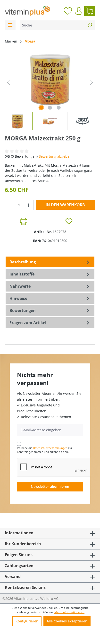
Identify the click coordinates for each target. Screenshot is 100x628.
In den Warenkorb (65, 204)
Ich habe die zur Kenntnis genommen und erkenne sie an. (44, 450)
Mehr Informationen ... (69, 612)
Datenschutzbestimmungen (50, 448)
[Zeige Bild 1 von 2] (41, 108)
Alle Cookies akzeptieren (67, 621)
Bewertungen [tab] (22, 310)
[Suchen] (89, 25)
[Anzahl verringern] (10, 205)
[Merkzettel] (67, 11)
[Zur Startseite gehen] (27, 11)
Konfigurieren (27, 621)
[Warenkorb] (89, 11)
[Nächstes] (91, 82)
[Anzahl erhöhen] (29, 205)
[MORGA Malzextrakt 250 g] (50, 79)
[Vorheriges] (8, 82)
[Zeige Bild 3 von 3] (59, 108)
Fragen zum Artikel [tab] (27, 322)
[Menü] (10, 25)
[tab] (50, 262)
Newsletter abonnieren (50, 486)
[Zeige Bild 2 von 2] (50, 108)
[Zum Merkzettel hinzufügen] (69, 221)
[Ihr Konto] (78, 11)
